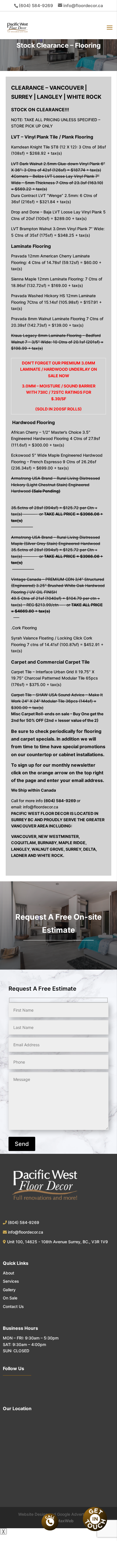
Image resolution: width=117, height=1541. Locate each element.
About (8, 1272)
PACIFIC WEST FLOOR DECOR (40, 813)
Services (11, 1281)
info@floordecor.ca (40, 806)
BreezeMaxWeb (58, 1520)
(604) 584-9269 (36, 5)
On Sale (10, 1297)
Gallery (9, 1289)
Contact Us (13, 1306)
